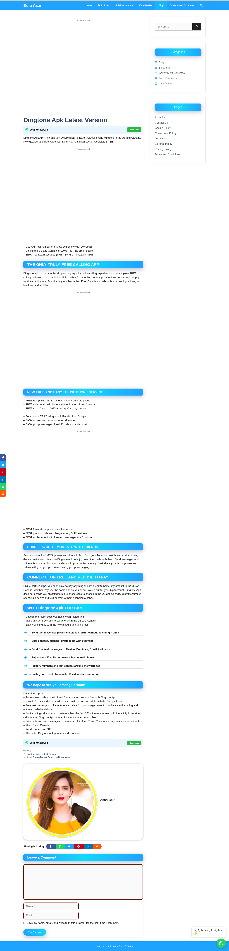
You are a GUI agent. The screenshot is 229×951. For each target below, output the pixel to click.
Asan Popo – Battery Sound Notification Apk (48, 757)
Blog (161, 5)
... (102, 803)
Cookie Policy (163, 128)
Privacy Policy (163, 149)
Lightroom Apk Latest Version (41, 754)
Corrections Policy (165, 133)
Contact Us (161, 122)
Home (89, 5)
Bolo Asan (32, 5)
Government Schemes (182, 5)
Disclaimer (161, 138)
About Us (160, 117)
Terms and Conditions (167, 154)
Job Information (124, 5)
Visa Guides (145, 5)
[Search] (197, 26)
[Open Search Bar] (201, 5)
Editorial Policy (163, 143)
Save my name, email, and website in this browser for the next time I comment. (73, 922)
